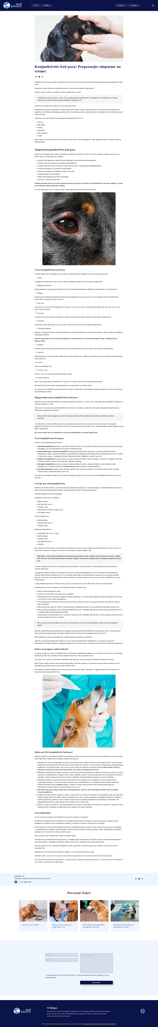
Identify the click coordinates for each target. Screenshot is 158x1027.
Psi (36, 5)
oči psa (47, 878)
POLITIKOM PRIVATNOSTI (103, 1024)
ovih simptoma (62, 183)
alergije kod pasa (91, 821)
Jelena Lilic (27, 882)
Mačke (46, 5)
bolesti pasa (84, 756)
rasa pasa (41, 449)
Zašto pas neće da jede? (30, 925)
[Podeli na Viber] (42, 77)
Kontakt (134, 5)
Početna (121, 5)
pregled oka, (80, 475)
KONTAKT (113, 1024)
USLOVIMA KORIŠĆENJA (88, 1024)
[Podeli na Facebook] (36, 77)
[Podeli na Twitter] (39, 77)
